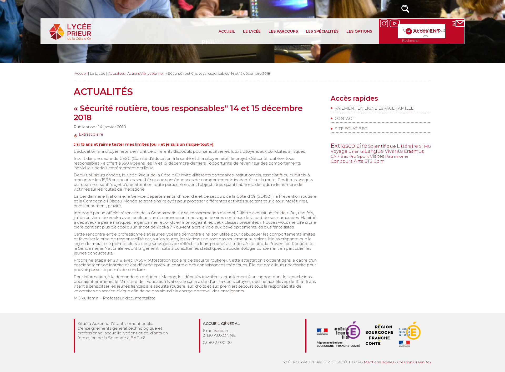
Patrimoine (396, 156)
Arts (358, 161)
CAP (335, 156)
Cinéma (356, 151)
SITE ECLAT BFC (351, 128)
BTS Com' (374, 161)
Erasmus (414, 151)
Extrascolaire (91, 134)
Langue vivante (384, 151)
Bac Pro (348, 156)
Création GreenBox (414, 362)
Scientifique (382, 146)
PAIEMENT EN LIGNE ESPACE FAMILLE (374, 108)
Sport (363, 156)
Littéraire (407, 146)
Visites (377, 156)
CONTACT (344, 118)
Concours (342, 161)
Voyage (339, 151)
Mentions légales (379, 362)
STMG (425, 146)
